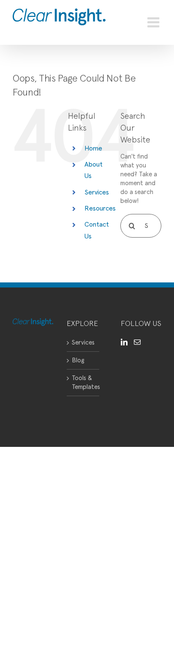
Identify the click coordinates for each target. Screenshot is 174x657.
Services (96, 192)
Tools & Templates (83, 382)
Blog (78, 360)
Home (93, 148)
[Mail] (137, 342)
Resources (100, 208)
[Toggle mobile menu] (154, 22)
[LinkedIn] (124, 342)
